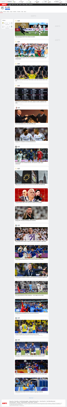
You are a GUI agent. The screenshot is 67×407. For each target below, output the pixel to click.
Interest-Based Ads (43, 395)
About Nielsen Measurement (51, 395)
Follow (7, 9)
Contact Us (18, 396)
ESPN (4, 4)
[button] (63, 4)
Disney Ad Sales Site (24, 396)
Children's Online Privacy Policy (34, 395)
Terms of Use (11, 395)
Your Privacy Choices (12, 396)
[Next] (66, 1)
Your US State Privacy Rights (23, 395)
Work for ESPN (30, 396)
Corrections (35, 396)
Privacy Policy (16, 395)
